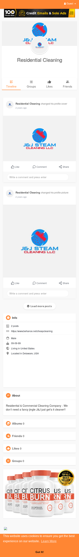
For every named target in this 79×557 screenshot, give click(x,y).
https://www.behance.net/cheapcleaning (32, 331)
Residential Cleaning (39, 59)
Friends (17, 435)
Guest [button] (70, 3)
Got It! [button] (39, 552)
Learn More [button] (49, 541)
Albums (17, 423)
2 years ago (21, 107)
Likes (15, 448)
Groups (17, 460)
